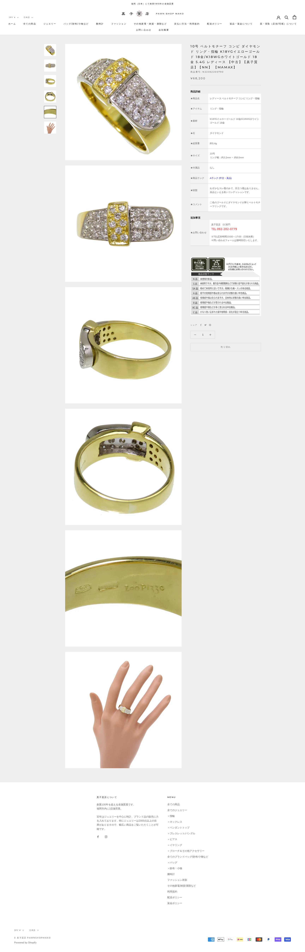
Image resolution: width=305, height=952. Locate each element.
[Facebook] (201, 325)
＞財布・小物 (174, 868)
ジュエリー (49, 23)
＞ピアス (172, 839)
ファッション (118, 23)
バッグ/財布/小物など (76, 23)
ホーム (12, 23)
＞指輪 (171, 816)
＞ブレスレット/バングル (181, 833)
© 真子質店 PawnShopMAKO (32, 937)
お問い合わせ (143, 30)
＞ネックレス (174, 822)
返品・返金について (241, 23)
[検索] (286, 17)
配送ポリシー (214, 23)
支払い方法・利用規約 (187, 23)
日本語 (27, 17)
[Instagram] (106, 837)
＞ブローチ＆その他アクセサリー (185, 851)
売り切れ (226, 347)
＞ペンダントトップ (178, 827)
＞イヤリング (174, 845)
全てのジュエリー (177, 810)
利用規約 (172, 891)
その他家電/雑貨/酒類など (181, 885)
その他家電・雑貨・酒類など (150, 23)
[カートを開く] (294, 17)
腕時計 (100, 23)
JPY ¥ (12, 17)
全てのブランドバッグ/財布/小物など (187, 856)
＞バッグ (172, 862)
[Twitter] (205, 325)
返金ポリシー (174, 903)
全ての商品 (29, 23)
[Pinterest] (210, 325)
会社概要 (164, 30)
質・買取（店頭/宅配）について (278, 23)
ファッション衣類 (177, 880)
